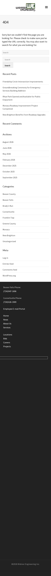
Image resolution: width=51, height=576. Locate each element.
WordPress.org (9, 275)
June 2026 (7, 148)
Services (6, 327)
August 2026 (8, 142)
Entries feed (8, 263)
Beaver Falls (8, 200)
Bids (5, 338)
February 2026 (9, 159)
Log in (5, 258)
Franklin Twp (8, 217)
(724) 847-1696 (9, 291)
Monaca (6, 229)
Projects (7, 346)
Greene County (9, 223)
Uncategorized (9, 241)
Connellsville (8, 211)
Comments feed (10, 269)
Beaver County (9, 194)
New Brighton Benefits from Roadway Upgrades (24, 114)
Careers (6, 342)
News (5, 319)
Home (6, 315)
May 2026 (7, 154)
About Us (7, 323)
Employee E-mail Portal (14, 309)
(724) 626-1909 (9, 302)
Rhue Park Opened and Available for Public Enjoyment (21, 98)
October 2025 (9, 171)
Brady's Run (8, 206)
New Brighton (9, 235)
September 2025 (10, 177)
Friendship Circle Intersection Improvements (23, 81)
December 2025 (9, 165)
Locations (7, 334)
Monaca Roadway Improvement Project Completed (20, 107)
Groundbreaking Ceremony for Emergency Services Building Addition (21, 89)
